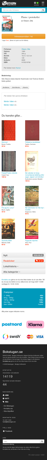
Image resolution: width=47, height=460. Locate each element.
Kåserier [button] (25, 87)
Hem (6, 395)
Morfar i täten (9, 101)
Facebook (8, 431)
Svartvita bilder (7, 240)
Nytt (6, 398)
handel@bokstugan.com (9, 422)
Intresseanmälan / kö (23, 36)
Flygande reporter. (31, 240)
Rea (6, 402)
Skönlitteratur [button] (16, 87)
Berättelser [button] (6, 87)
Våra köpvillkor (9, 411)
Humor (18, 68)
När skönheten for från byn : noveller (35, 209)
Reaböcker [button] (23, 260)
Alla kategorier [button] (11, 271)
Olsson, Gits (26, 49)
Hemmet (5, 142)
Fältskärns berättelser (32, 142)
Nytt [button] (23, 255)
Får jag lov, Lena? (8, 208)
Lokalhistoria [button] (10, 266)
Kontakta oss (6, 279)
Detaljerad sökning (8, 444)
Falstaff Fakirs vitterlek (9, 173)
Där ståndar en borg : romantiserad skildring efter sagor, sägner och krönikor (34, 175)
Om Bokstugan (9, 406)
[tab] (23, 255)
